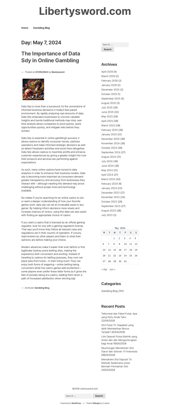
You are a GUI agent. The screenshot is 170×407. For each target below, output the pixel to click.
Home (24, 27)
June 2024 (107, 165)
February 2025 (109, 129)
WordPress (76, 403)
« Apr (104, 269)
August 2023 (108, 210)
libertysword (58, 72)
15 (114, 250)
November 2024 (110, 143)
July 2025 (107, 107)
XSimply (96, 403)
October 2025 (109, 94)
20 (104, 255)
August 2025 (108, 103)
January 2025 (109, 134)
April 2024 (107, 174)
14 (109, 250)
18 (130, 250)
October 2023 (109, 201)
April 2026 (107, 71)
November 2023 (110, 197)
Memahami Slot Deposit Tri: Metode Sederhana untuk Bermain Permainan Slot (116, 363)
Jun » (112, 269)
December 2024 (110, 138)
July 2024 (107, 161)
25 (130, 255)
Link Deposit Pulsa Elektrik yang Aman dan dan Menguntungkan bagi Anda (119, 340)
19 (136, 250)
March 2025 (108, 125)
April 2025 (107, 120)
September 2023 (110, 206)
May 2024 (107, 170)
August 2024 (108, 156)
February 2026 (109, 80)
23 (120, 255)
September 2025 (110, 98)
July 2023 (107, 215)
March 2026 (108, 76)
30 (120, 261)
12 (136, 244)
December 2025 (110, 89)
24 (125, 255)
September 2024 (110, 152)
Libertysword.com (85, 11)
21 (109, 255)
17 (125, 250)
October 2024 (109, 147)
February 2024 (109, 183)
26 (136, 255)
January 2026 (109, 85)
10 (125, 244)
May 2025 (107, 116)
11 (130, 244)
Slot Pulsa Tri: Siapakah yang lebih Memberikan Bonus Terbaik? (117, 329)
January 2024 (109, 188)
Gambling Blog (41, 27)
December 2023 (110, 192)
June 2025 (107, 112)
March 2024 (108, 179)
